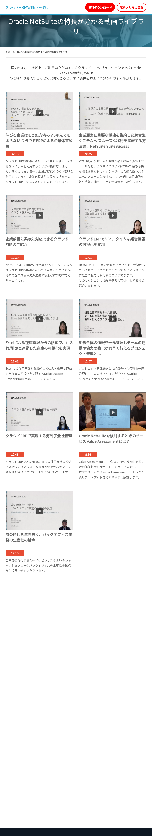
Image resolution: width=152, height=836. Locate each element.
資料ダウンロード (100, 7)
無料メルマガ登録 (131, 7)
